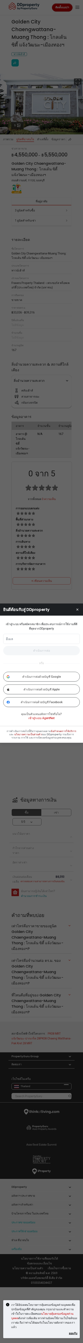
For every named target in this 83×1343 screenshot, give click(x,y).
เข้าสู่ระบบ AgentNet (41, 718)
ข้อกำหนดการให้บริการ (63, 731)
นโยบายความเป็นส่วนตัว (28, 734)
